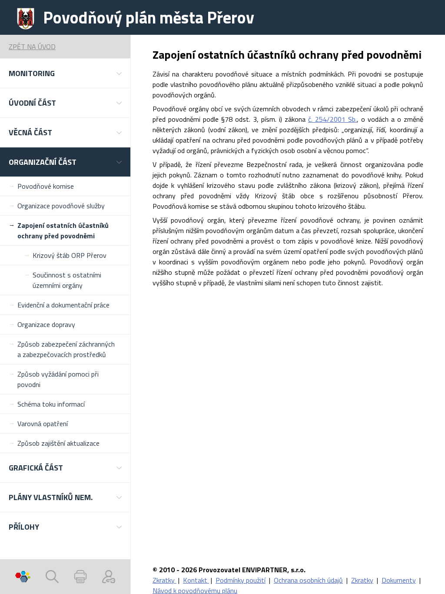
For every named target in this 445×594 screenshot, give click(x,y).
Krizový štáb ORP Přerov (69, 255)
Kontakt (196, 580)
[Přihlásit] (108, 576)
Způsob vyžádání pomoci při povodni (58, 379)
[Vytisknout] (80, 576)
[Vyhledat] (52, 576)
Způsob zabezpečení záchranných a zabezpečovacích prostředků (66, 349)
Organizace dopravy (46, 324)
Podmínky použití (241, 580)
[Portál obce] (22, 576)
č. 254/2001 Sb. (332, 119)
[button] (65, 73)
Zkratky (164, 580)
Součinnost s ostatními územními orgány (67, 280)
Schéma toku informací (51, 404)
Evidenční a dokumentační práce (63, 305)
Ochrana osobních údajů (308, 580)
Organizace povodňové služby (61, 205)
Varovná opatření (42, 423)
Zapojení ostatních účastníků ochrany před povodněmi (63, 230)
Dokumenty (399, 580)
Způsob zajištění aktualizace (58, 443)
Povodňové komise (45, 186)
